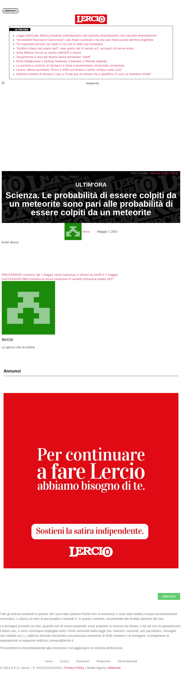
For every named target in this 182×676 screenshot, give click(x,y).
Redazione (104, 661)
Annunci (12, 371)
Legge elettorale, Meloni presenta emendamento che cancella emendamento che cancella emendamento (86, 35)
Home (49, 661)
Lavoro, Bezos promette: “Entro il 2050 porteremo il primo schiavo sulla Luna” (69, 69)
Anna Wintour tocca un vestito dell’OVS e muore (48, 52)
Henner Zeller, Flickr (164, 173)
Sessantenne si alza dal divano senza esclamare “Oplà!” (53, 57)
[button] (177, 19)
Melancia (114, 668)
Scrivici (64, 661)
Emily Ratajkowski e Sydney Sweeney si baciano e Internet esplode (61, 61)
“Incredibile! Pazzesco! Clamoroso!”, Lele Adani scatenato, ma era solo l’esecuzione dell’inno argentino (85, 40)
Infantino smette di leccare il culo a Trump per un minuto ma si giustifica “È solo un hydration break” (83, 74)
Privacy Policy (74, 668)
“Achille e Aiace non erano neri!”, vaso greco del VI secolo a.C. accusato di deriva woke (74, 48)
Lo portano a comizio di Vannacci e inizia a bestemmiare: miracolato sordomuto (70, 65)
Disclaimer (83, 661)
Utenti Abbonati (127, 661)
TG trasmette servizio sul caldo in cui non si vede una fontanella (59, 44)
